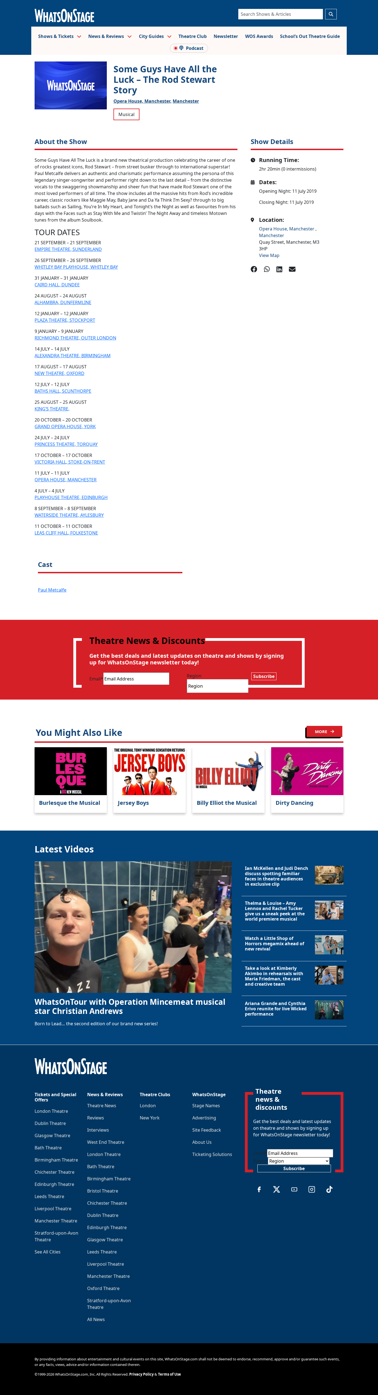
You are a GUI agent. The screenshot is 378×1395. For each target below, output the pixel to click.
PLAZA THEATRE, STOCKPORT (65, 320)
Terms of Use (169, 1374)
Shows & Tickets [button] (56, 36)
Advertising (204, 1118)
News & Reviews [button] (106, 36)
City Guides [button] (152, 36)
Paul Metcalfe (52, 590)
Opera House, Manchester (287, 229)
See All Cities (48, 1252)
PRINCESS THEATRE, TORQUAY (66, 444)
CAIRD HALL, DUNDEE (57, 285)
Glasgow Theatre (52, 1135)
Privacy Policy (141, 1374)
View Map (269, 255)
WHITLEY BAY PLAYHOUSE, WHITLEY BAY (76, 267)
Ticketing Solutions (212, 1154)
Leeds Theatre (49, 1196)
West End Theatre (105, 1142)
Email (96, 679)
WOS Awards (259, 36)
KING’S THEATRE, (52, 409)
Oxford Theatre (103, 1288)
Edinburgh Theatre (54, 1184)
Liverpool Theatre (53, 1209)
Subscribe (264, 676)
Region (194, 676)
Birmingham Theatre (56, 1160)
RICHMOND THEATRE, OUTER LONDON (75, 338)
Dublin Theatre (50, 1123)
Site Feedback (206, 1130)
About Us (202, 1142)
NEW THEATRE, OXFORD (59, 373)
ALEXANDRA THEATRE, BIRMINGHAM (73, 356)
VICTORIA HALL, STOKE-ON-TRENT (70, 462)
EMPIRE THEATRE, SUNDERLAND (68, 249)
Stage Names (206, 1106)
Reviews (95, 1118)
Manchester (186, 101)
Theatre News (101, 1106)
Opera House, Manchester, (142, 101)
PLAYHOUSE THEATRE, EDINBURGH (71, 497)
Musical (126, 114)
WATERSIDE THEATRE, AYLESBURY (69, 515)
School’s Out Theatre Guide (310, 36)
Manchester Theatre (56, 1221)
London (148, 1106)
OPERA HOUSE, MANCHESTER (66, 480)
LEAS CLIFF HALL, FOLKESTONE (66, 533)
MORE (321, 731)
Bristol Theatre (102, 1191)
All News (96, 1319)
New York (150, 1118)
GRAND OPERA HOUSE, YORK (65, 426)
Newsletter (226, 36)
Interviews (98, 1130)
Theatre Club (192, 36)
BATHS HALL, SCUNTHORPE (63, 391)
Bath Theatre (48, 1148)
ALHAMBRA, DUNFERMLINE (63, 302)
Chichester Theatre (54, 1172)
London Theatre (51, 1111)
